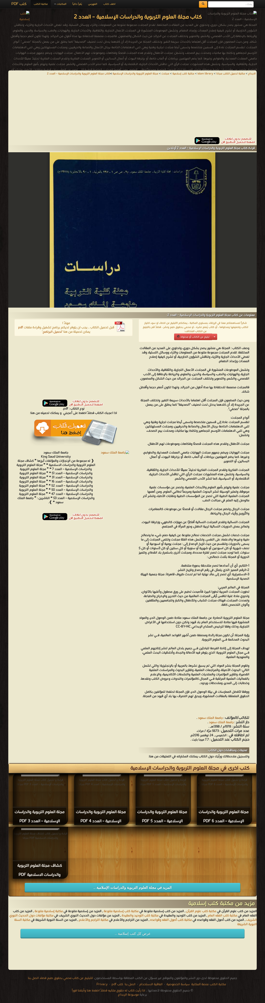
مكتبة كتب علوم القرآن (201, 911)
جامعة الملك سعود (210, 718)
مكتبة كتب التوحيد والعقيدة (140, 915)
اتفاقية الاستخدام (151, 984)
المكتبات (61, 4)
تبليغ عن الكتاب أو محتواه (194, 337)
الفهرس (92, 4)
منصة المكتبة (199, 984)
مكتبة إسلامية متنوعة (49, 911)
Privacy (102, 984)
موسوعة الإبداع (128, 995)
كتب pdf (117, 984)
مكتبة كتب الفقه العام (222, 915)
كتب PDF (18, 4)
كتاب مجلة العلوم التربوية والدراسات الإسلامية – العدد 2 (78, 73)
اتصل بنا (129, 984)
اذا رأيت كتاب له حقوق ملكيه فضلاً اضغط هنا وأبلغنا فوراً (108, 990)
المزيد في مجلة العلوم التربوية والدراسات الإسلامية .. (132, 887)
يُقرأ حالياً (77, 4)
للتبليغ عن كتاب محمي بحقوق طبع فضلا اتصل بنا (60, 978)
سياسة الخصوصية (178, 984)
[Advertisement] (132, 108)
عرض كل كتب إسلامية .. (133, 933)
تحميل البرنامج (52, 332)
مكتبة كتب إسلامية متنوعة (121, 911)
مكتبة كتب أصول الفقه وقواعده (171, 920)
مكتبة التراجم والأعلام (93, 920)
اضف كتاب (109, 4)
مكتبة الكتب (41, 4)
